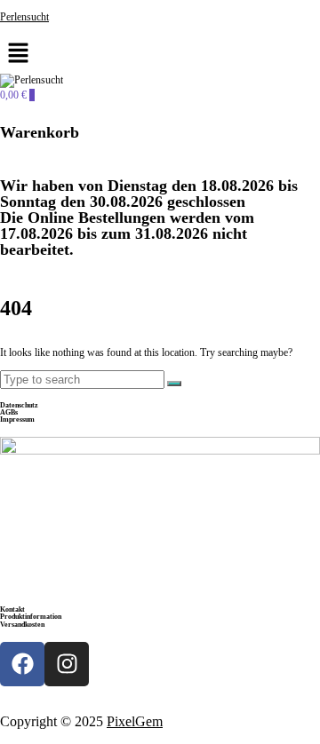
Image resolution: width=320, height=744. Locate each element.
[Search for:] (83, 380)
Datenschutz (19, 405)
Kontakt (12, 609)
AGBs (9, 412)
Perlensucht (24, 17)
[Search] (174, 383)
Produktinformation (30, 617)
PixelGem (135, 721)
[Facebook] (22, 664)
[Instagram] (66, 664)
